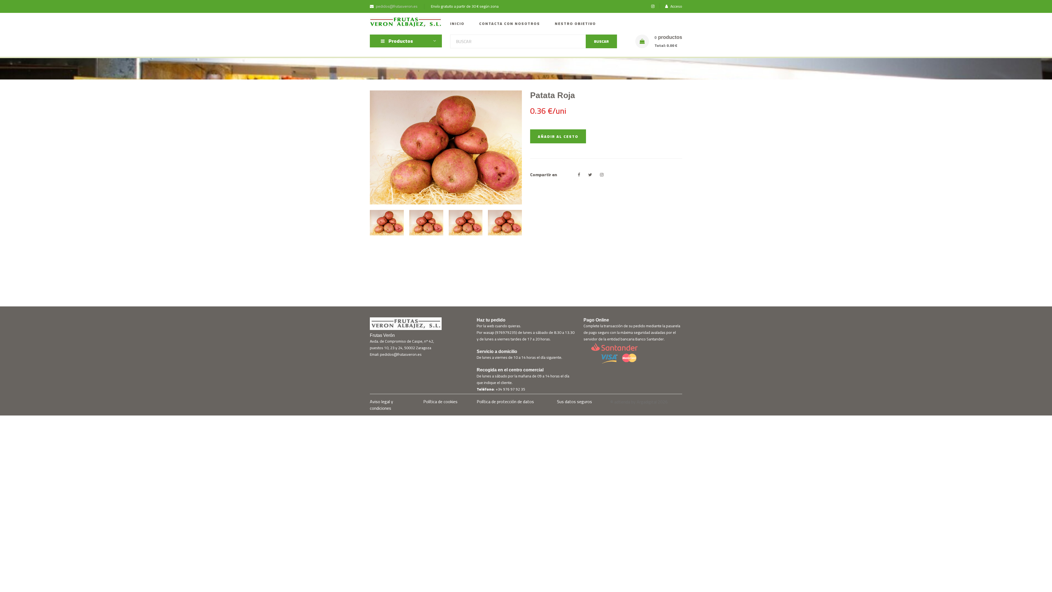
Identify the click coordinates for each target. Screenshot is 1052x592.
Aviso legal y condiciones (381, 404)
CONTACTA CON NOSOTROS (509, 23)
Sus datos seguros (574, 401)
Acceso (676, 6)
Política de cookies (440, 401)
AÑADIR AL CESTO (558, 136)
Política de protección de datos (505, 401)
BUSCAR (601, 41)
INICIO (457, 23)
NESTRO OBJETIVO (575, 23)
